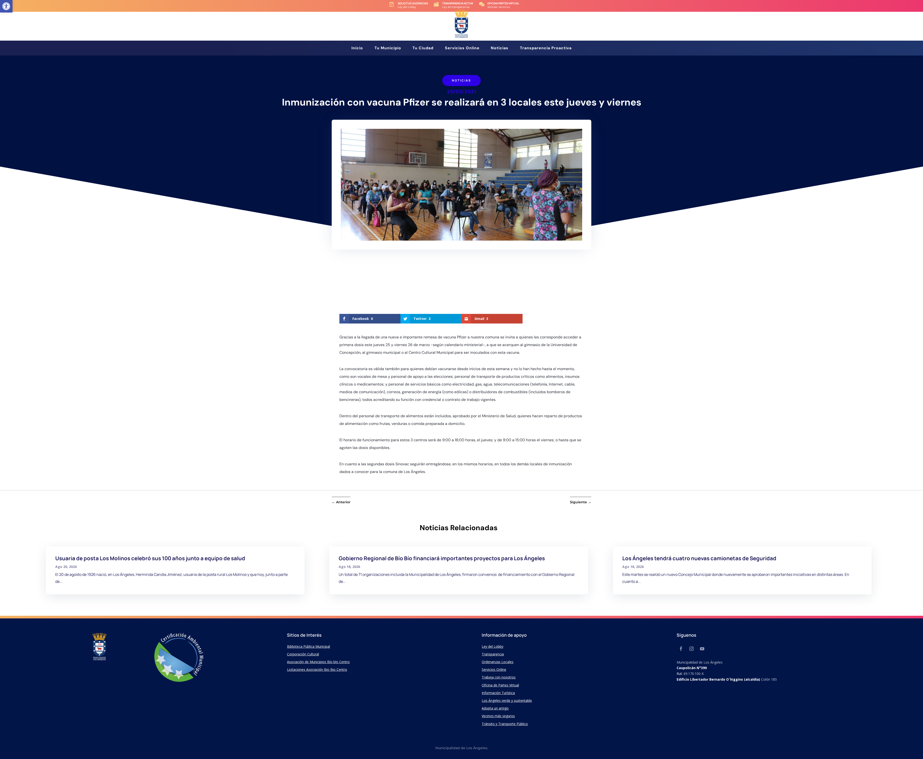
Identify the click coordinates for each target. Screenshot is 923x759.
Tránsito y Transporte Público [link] (505, 724)
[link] (6, 6)
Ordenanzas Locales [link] (497, 661)
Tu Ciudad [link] (422, 48)
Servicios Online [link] (462, 48)
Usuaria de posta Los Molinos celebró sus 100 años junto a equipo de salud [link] (150, 558)
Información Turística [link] (498, 693)
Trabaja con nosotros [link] (499, 677)
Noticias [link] (499, 48)
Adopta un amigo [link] (495, 708)
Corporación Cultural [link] (303, 654)
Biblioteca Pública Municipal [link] (308, 646)
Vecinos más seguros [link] (498, 716)
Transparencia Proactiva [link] (546, 48)
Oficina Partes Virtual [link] (503, 3)
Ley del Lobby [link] (492, 646)
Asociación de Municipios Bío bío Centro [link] (318, 661)
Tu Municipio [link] (387, 48)
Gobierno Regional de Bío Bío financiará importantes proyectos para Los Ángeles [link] (442, 558)
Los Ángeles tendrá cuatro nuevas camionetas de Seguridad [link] (699, 558)
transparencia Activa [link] (457, 3)
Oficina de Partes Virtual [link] (500, 685)
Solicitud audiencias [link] (413, 3)
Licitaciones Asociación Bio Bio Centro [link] (317, 669)
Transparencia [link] (493, 654)
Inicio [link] (357, 48)
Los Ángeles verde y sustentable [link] (507, 700)
